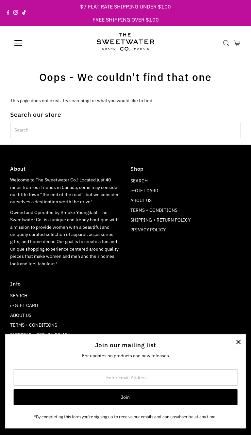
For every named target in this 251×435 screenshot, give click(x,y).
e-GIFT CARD (144, 191)
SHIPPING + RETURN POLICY (160, 220)
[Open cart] (237, 43)
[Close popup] (238, 342)
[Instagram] (16, 13)
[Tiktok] (24, 13)
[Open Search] (226, 43)
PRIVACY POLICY (148, 230)
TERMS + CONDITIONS (153, 210)
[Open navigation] (37, 43)
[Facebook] (8, 13)
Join (125, 397)
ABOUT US (141, 200)
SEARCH (139, 181)
